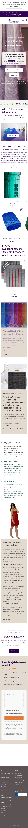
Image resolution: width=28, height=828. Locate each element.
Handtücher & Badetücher (14, 70)
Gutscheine (3, 786)
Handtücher (13, 135)
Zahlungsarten (18, 773)
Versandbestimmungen (6, 800)
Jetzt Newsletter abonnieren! (14, 718)
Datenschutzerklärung (6, 797)
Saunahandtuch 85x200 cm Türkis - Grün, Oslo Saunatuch (12, 202)
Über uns (3, 795)
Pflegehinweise (18, 777)
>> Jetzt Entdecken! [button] (7, 351)
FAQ (2, 813)
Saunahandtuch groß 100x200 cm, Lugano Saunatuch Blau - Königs (12, 239)
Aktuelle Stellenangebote (20, 780)
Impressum (3, 810)
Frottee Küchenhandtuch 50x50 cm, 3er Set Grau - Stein (14, 294)
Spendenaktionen (19, 782)
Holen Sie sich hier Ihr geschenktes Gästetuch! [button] (14, 429)
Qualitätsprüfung (19, 775)
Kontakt (3, 793)
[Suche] (23, 20)
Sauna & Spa (14, 75)
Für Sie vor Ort (18, 784)
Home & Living (4, 777)
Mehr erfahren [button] (6, 619)
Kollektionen (4, 780)
